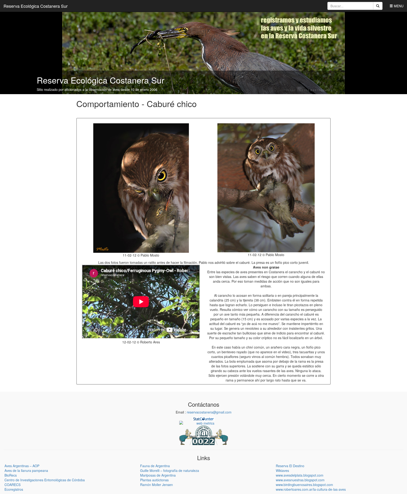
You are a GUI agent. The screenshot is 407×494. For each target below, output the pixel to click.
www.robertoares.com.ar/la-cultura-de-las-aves (311, 489)
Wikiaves (282, 470)
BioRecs (10, 475)
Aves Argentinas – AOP (21, 465)
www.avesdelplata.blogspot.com (299, 475)
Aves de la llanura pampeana (26, 470)
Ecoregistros (13, 489)
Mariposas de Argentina (158, 475)
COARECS (12, 484)
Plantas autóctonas (154, 480)
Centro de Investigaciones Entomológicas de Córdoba (44, 480)
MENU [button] (398, 6)
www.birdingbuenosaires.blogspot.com (304, 484)
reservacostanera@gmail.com (209, 412)
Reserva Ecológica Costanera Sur (36, 6)
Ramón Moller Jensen (156, 484)
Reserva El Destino (290, 465)
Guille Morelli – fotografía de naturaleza (169, 470)
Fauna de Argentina (155, 465)
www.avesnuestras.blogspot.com (300, 480)
